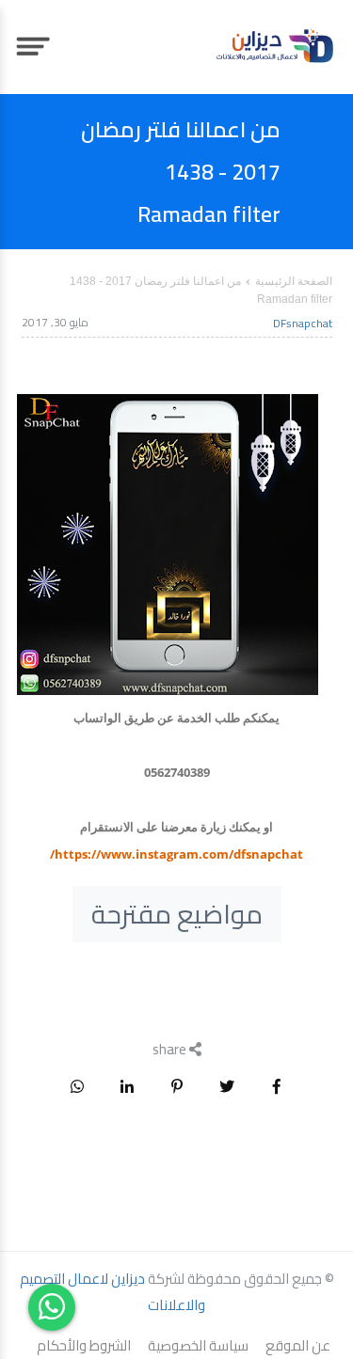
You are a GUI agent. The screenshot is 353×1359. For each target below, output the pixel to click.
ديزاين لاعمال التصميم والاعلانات (113, 1292)
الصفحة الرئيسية (293, 281)
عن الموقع (297, 1346)
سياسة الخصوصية (198, 1346)
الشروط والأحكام (84, 1346)
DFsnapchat (302, 323)
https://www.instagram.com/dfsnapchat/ (176, 853)
